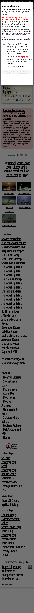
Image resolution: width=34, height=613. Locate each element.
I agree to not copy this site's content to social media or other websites (17, 72)
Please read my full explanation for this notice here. (16, 34)
